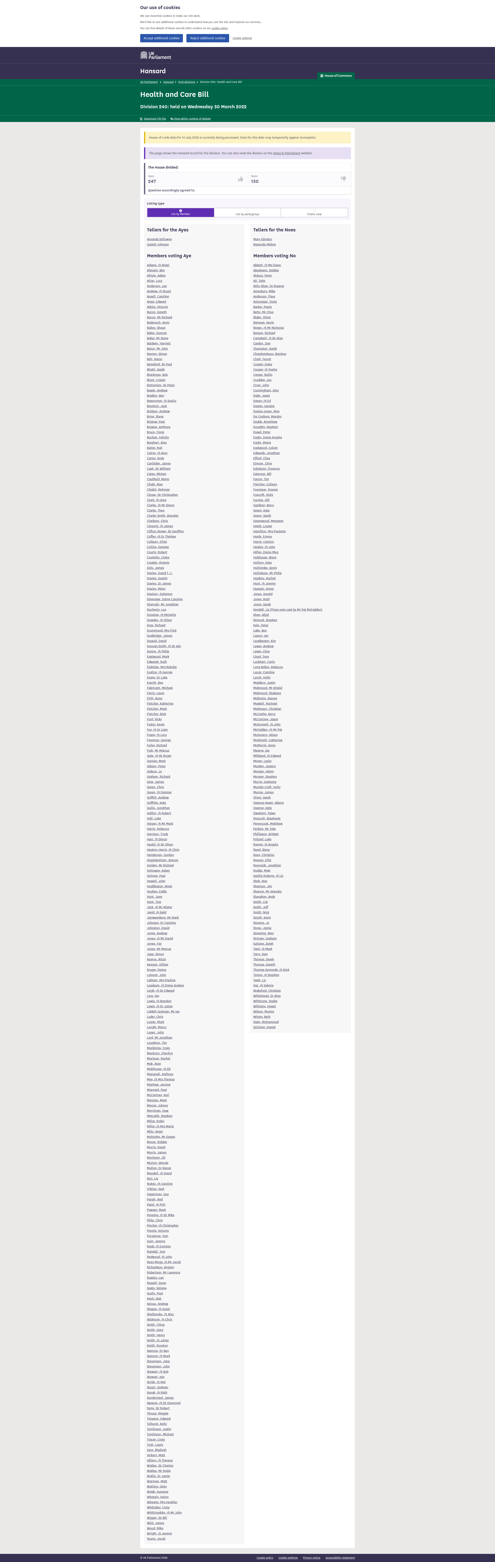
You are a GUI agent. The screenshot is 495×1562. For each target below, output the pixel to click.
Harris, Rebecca (158, 829)
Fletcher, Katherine (160, 703)
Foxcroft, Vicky (263, 495)
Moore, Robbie (157, 1142)
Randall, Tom (156, 1251)
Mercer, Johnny (157, 1105)
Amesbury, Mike (264, 291)
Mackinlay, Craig (158, 1048)
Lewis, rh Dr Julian (160, 1006)
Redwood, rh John (159, 1257)
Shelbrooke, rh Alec (160, 1314)
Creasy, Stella (262, 375)
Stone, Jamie (262, 928)
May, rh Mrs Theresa (161, 1079)
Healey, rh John (264, 547)
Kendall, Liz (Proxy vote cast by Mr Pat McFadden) (287, 609)
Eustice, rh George (159, 672)
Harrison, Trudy (157, 834)
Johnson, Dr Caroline (161, 923)
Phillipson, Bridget (266, 834)
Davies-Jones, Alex (266, 411)
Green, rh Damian (159, 792)
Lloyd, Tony (261, 656)
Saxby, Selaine (157, 1288)
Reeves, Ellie (262, 860)
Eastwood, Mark (158, 656)
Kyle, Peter (261, 625)
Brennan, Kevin (263, 322)
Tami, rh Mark (262, 949)
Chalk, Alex (155, 484)
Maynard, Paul (157, 1090)
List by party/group (247, 214)
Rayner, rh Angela (265, 844)
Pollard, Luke (262, 839)
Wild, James (155, 1523)
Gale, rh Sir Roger (159, 756)
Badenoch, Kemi (158, 322)
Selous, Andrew (157, 1304)
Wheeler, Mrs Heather (162, 1502)
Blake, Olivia (262, 317)
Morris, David (156, 1147)
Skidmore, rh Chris (159, 1319)
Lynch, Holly (262, 677)
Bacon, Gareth (157, 312)
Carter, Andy (155, 458)
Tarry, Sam (260, 954)
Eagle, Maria (262, 442)
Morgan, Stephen (265, 776)
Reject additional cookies (207, 38)
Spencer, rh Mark (158, 1356)
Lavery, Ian (260, 636)
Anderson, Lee (157, 286)
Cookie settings (242, 38)
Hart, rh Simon (157, 839)
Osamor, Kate (262, 808)
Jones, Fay (154, 944)
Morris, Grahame (265, 782)
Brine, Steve (155, 416)
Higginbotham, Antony (162, 860)
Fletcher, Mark (157, 709)
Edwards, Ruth (157, 662)
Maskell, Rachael (265, 703)
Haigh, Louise (262, 526)
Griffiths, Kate (156, 803)
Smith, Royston (157, 1345)
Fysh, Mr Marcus (158, 750)
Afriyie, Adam (156, 275)
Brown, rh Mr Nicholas (268, 328)
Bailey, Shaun (156, 328)
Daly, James (155, 568)
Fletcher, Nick (156, 714)
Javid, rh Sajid (156, 912)
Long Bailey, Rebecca (268, 667)
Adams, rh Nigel (158, 265)
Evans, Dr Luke (157, 677)
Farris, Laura (155, 693)
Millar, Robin (155, 1121)
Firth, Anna (154, 698)
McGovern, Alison (265, 735)
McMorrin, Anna (264, 745)
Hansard (153, 71)
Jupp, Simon (155, 954)
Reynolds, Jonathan (267, 865)
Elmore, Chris (262, 463)
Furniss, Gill (261, 500)
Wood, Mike (155, 1528)
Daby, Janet (261, 395)
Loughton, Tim (157, 1043)
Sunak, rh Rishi (157, 1392)
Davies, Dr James (159, 583)
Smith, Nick (261, 912)
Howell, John (156, 881)
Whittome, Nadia (265, 1001)
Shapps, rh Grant (158, 1309)
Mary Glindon (262, 239)
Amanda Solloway (159, 239)
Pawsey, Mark (156, 1210)
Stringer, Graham (265, 938)
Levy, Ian (153, 996)
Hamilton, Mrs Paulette (269, 531)
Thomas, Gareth (264, 964)
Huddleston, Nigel (159, 886)
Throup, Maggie (157, 1413)
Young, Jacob (156, 1539)
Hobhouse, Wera (264, 557)
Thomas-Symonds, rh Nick (271, 970)
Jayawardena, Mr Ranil (163, 917)
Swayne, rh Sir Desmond (163, 1403)
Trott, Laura (155, 1445)
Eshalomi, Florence (266, 469)
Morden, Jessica (264, 766)
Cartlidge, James (159, 463)
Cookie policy (265, 1557)
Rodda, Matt (262, 870)
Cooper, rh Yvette (265, 369)
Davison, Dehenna (159, 594)
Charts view (314, 214)
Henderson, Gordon (160, 855)
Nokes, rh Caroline (160, 1184)
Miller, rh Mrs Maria (160, 1126)
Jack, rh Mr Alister (159, 907)
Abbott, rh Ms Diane (267, 265)
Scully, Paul (155, 1293)
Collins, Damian (158, 547)
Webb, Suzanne (157, 1492)
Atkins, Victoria (157, 307)
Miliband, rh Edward (267, 756)
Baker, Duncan (157, 333)
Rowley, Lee (155, 1278)
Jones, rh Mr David (160, 938)
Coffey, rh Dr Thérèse (161, 536)
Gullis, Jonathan (158, 808)
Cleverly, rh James (160, 526)
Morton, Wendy (157, 1163)
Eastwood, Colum (265, 448)
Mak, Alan (154, 1064)
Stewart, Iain (156, 1377)
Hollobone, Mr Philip (267, 573)
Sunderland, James (160, 1398)
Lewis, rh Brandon (159, 1001)
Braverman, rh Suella (161, 401)
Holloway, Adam (158, 870)
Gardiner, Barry (263, 505)
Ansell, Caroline (158, 296)
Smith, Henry (156, 1335)
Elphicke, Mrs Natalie (162, 667)
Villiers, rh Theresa (160, 1460)
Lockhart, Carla (264, 662)
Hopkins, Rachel (264, 578)
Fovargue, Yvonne (265, 489)
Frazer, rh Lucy (157, 735)
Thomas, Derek (263, 959)
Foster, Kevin (156, 724)
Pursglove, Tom (157, 1236)
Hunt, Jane (154, 897)
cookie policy (220, 28)
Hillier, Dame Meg (265, 552)
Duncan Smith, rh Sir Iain (164, 646)
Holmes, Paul (156, 876)
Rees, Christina (263, 855)
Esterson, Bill (262, 474)
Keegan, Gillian (157, 964)
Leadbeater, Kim (264, 641)
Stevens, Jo (261, 923)
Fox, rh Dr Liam (157, 730)
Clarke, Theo (156, 510)
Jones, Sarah (262, 604)
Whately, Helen (158, 1497)
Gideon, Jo (154, 771)
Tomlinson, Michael (160, 1434)
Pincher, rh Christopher (163, 1225)
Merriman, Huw (157, 1111)
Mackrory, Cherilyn (160, 1053)
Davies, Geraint (264, 406)
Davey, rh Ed (262, 401)
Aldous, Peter (262, 275)
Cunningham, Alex (266, 390)
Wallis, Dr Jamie (158, 1476)
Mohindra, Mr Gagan (161, 1137)
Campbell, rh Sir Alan (268, 338)
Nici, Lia (152, 1178)
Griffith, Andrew (158, 797)
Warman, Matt (157, 1481)
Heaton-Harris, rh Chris (163, 850)
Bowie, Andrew (157, 390)
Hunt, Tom (154, 902)
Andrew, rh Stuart (159, 291)
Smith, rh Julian (158, 1340)
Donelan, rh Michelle (161, 615)
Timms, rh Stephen (266, 975)
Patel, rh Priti (156, 1204)
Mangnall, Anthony (160, 1074)
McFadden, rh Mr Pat (267, 730)
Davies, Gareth (157, 578)
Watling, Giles (157, 1486)
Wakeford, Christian (267, 990)
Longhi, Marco (156, 1027)
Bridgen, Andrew (158, 411)
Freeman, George (159, 740)
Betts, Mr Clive (263, 312)
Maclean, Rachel (158, 1058)
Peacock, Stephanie (267, 818)
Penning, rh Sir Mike (160, 1215)
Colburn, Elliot (157, 542)
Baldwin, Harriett (159, 343)
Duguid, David (156, 641)
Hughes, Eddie (157, 891)
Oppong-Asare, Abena (268, 803)
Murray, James (263, 792)
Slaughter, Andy (264, 897)
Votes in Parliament (286, 153)
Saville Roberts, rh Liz (268, 876)
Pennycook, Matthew (267, 823)
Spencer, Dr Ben (158, 1351)
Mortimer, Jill (156, 1158)
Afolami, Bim (156, 270)
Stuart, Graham (157, 1387)
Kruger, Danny (156, 970)
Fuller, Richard (157, 745)
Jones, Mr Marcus (159, 949)
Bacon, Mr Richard (159, 317)
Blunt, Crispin (156, 380)
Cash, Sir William (159, 469)
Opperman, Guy (158, 1194)
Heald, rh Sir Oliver (160, 844)
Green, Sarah (262, 516)
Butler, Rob (154, 448)
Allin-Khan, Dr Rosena (268, 286)
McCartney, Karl (158, 1095)
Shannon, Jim (262, 886)
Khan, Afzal (261, 615)
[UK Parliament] (156, 55)
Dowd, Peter (262, 432)
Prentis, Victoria (158, 1231)
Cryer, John (261, 385)
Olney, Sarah (262, 797)
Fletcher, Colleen (265, 484)
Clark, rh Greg (156, 500)
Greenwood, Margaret (268, 521)
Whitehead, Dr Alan (267, 996)
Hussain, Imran (263, 589)
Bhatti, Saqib (156, 369)
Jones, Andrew (157, 933)
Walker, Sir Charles (160, 1465)
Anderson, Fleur (264, 296)
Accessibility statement (340, 1557)
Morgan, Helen (263, 771)
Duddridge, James (159, 636)
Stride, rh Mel (156, 1382)
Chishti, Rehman (158, 489)
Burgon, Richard (264, 333)
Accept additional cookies (161, 38)
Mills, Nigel (155, 1131)
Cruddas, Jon (262, 380)
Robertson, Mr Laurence (163, 1272)
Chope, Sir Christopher (162, 495)
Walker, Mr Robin (159, 1471)
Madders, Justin (264, 683)
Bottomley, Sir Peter (161, 385)
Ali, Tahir (259, 281)
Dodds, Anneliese (265, 422)
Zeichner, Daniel (264, 1027)
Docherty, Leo (156, 609)
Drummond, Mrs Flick (162, 630)
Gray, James (155, 782)
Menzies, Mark (157, 1100)
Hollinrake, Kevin (265, 568)
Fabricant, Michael (160, 688)
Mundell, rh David (159, 1173)
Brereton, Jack (157, 406)
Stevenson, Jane (158, 1361)
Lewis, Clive (261, 651)
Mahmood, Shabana (267, 693)
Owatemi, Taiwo (264, 813)
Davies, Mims (156, 589)
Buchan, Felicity (158, 437)
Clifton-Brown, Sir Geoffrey (165, 531)
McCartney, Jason (265, 719)
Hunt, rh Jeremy (264, 583)
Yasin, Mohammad (266, 1022)
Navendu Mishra (264, 244)
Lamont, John (156, 975)
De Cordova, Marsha (267, 416)
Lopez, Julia (155, 1032)
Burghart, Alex (157, 442)
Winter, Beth (262, 1017)
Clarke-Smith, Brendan (162, 516)
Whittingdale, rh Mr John (164, 1512)
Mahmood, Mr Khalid (267, 688)
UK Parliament (149, 82)
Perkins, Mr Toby (264, 829)
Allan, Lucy (154, 281)
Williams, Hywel (264, 1006)
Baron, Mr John (157, 348)
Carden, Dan (262, 343)
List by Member (180, 214)
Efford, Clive (261, 458)
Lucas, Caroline (264, 672)
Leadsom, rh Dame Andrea (165, 985)
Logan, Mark (155, 1022)
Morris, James (156, 1152)
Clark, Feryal (262, 359)
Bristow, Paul (156, 422)
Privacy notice (311, 1557)
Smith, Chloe (156, 1325)
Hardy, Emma (262, 536)
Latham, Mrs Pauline (161, 980)
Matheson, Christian (267, 709)
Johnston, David (158, 928)
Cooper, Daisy (262, 364)
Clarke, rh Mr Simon (160, 505)
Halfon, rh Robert (159, 813)
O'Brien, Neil (155, 1189)
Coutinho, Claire (158, 557)
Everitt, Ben (155, 683)
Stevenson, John (158, 1366)
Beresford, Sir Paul (159, 364)
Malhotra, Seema (265, 698)
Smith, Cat (260, 902)
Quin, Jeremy (156, 1241)
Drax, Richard (156, 625)
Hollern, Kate (262, 562)
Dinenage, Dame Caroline (165, 599)
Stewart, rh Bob (157, 1372)
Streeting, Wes (263, 933)
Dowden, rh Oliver (159, 620)
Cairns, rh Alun (157, 453)
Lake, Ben (260, 630)
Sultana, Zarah (263, 944)
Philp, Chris (155, 1220)
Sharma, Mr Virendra (267, 891)
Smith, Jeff (260, 907)
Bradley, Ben (155, 395)
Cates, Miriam (156, 474)
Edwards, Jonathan (266, 453)
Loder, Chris (155, 1017)
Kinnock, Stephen (265, 620)
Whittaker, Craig (158, 1507)
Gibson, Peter (156, 766)
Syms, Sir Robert (158, 1408)
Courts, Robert (157, 552)
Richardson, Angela (160, 1267)
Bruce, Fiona (155, 432)
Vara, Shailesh (156, 1450)
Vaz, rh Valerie (263, 985)
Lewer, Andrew (263, 646)
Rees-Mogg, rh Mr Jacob (164, 1262)
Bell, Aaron (154, 359)
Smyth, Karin (262, 917)
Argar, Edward (156, 302)
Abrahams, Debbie (266, 270)
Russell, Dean (156, 1283)
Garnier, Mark (156, 761)
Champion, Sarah (265, 348)
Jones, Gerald (262, 594)
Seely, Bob (154, 1298)
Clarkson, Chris (157, 521)
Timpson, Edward (159, 1418)
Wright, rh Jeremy (159, 1533)
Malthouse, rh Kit (159, 1069)
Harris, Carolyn (263, 542)
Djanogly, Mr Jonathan (162, 604)
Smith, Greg (155, 1330)
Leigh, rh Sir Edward (160, 990)
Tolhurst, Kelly (157, 1424)
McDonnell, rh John (267, 724)
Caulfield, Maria (158, 479)
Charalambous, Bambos (269, 354)
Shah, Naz (260, 881)
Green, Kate (261, 510)
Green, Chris (155, 787)
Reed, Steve (261, 850)
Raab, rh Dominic (159, 1246)
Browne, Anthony (159, 427)
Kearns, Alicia (156, 959)
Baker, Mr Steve (157, 338)
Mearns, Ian (261, 750)
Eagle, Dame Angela (267, 437)
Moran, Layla (262, 761)
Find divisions (186, 82)
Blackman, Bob (157, 375)
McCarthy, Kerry (264, 714)
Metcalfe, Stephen (159, 1116)
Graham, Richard (158, 776)
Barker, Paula (262, 307)
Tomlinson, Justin (159, 1429)
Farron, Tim (261, 479)
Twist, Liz (259, 980)
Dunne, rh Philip (158, 651)
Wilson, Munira (263, 1011)
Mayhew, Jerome (159, 1084)
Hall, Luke (154, 818)
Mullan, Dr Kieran (159, 1168)
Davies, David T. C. (160, 573)
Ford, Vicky (154, 719)
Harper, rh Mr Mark (160, 823)
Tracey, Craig (156, 1439)
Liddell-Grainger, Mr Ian (163, 1011)
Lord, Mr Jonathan (159, 1037)
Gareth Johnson (158, 244)
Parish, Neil (155, 1199)
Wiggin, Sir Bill (157, 1518)
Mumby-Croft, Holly (267, 787)
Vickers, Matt (156, 1455)
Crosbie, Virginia (158, 562)
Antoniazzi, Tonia (265, 302)
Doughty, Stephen (265, 427)
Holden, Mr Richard (160, 865)
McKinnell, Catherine (267, 740)
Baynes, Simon (157, 354)
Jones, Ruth (261, 599)
